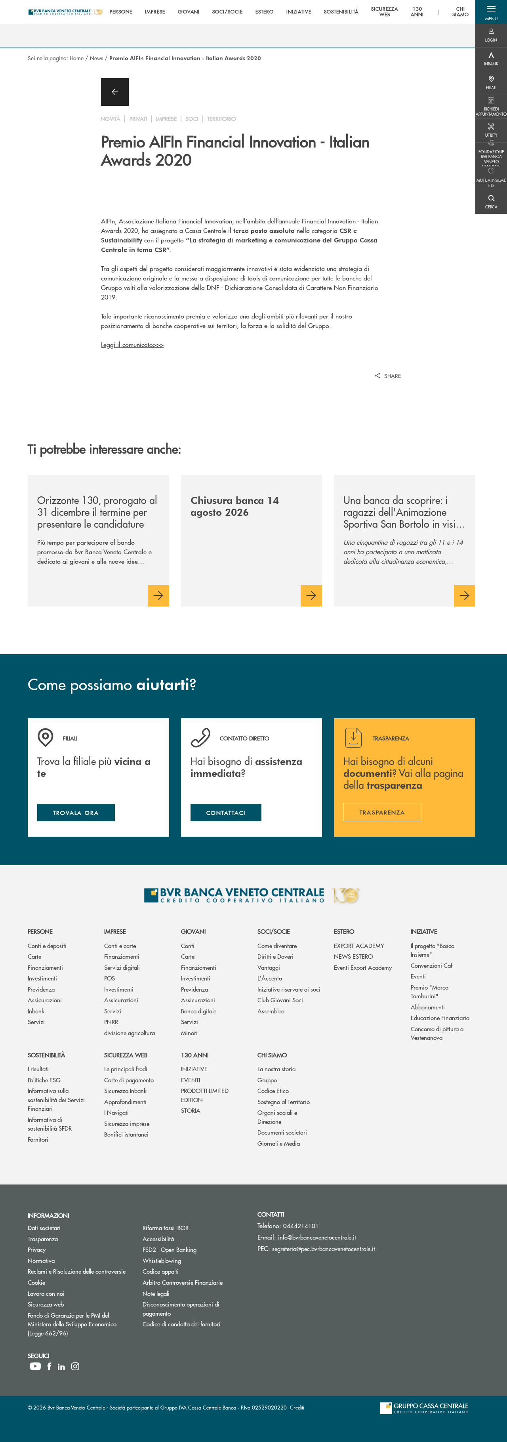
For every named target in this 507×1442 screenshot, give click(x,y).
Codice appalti (161, 1271)
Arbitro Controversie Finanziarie (194, 1282)
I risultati (38, 1068)
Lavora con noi (46, 1293)
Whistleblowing (192, 1260)
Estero (344, 931)
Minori (189, 1032)
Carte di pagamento (129, 1080)
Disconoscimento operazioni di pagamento (187, 1308)
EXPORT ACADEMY (359, 945)
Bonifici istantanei (126, 1134)
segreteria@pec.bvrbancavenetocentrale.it (323, 1248)
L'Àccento (269, 978)
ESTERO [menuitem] (264, 12)
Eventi (418, 976)
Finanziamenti (45, 967)
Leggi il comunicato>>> (132, 344)
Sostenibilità (46, 1055)
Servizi (36, 1021)
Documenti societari (282, 1132)
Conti (187, 945)
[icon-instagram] (75, 1366)
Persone (40, 931)
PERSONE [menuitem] (121, 12)
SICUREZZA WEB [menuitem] (384, 12)
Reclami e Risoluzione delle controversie (77, 1271)
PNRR (111, 1021)
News (96, 58)
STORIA (190, 1110)
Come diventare (277, 945)
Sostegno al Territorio (283, 1101)
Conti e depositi (47, 945)
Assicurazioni (45, 1000)
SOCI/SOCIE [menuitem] (227, 12)
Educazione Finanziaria (440, 1017)
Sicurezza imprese (126, 1123)
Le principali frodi (125, 1068)
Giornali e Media (278, 1143)
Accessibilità (158, 1238)
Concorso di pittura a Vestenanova (437, 1033)
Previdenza (41, 989)
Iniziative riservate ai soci (288, 989)
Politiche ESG (44, 1080)
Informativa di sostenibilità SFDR (50, 1124)
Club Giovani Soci (280, 1000)
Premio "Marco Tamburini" (429, 991)
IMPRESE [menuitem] (155, 12)
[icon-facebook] (49, 1366)
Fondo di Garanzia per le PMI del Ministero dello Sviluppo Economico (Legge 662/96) (78, 1324)
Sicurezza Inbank (125, 1090)
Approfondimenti (125, 1101)
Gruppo (267, 1080)
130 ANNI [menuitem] (417, 12)
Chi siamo (272, 1055)
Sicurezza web (125, 1055)
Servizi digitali (122, 967)
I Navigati (116, 1112)
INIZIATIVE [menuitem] (299, 12)
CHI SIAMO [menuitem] (460, 12)
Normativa (41, 1260)
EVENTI (190, 1080)
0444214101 (301, 1225)
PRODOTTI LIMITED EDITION (205, 1095)
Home (77, 58)
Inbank (36, 1011)
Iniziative (424, 931)
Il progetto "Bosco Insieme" (432, 950)
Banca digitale (198, 1011)
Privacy (37, 1249)
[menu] (289, 12)
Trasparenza (43, 1238)
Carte (34, 956)
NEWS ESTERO (353, 956)
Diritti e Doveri (275, 956)
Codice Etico (273, 1090)
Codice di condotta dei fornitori (194, 1324)
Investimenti (42, 978)
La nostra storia (276, 1068)
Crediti (297, 1407)
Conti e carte (120, 945)
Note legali (156, 1293)
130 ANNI (194, 1055)
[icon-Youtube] (35, 1366)
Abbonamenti (428, 1007)
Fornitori (38, 1139)
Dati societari (44, 1227)
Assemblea (270, 1011)
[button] (491, 12)
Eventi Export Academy (363, 967)
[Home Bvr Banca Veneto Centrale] (65, 12)
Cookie (36, 1282)
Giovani (193, 931)
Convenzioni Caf (431, 965)
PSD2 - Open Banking (194, 1249)
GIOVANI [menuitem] (189, 12)
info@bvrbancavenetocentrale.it (317, 1237)
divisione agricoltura (129, 1032)
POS (109, 978)
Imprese (115, 931)
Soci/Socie (273, 931)
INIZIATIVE (194, 1068)
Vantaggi (268, 967)
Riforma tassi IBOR (166, 1227)
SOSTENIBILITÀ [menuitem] (341, 12)
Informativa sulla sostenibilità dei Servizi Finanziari (56, 1099)
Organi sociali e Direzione (277, 1116)
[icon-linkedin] (61, 1366)
